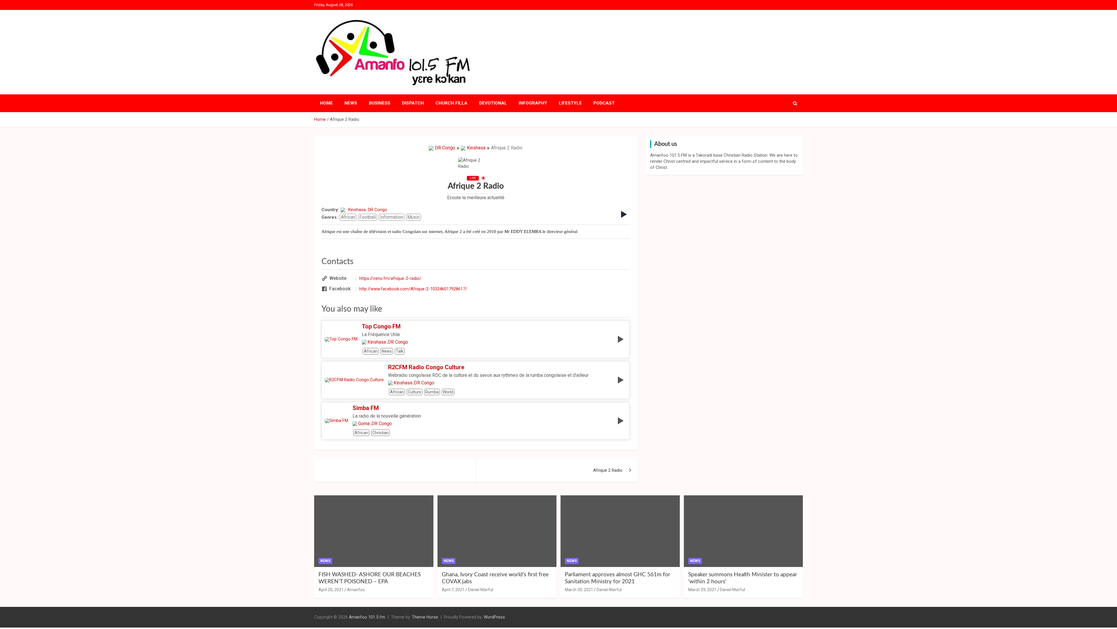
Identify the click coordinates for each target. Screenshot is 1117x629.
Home (326, 103)
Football (367, 217)
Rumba (432, 392)
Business (379, 103)
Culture (414, 392)
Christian (380, 432)
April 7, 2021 (453, 589)
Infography (533, 103)
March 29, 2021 (702, 589)
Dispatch (413, 103)
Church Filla (451, 103)
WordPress (494, 617)
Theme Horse (425, 617)
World (448, 392)
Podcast (604, 103)
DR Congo (445, 148)
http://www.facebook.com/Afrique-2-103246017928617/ (413, 288)
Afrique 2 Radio (607, 470)
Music (413, 217)
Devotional (493, 103)
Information (391, 217)
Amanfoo (356, 589)
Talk (399, 351)
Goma (364, 423)
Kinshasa (476, 148)
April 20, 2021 (331, 589)
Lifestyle (570, 103)
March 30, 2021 (579, 589)
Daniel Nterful (480, 589)
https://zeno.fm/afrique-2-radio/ (390, 278)
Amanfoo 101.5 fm (367, 617)
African (348, 217)
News (350, 103)
